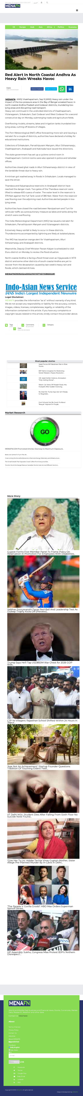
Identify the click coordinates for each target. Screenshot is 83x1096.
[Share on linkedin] (70, 89)
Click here (23, 1016)
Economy (72, 27)
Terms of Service (14, 1027)
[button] (41, 2)
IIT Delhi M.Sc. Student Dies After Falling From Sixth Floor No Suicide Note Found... (42, 815)
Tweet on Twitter (51, 89)
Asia (40, 27)
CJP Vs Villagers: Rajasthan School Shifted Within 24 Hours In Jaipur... (42, 721)
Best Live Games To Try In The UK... (16, 454)
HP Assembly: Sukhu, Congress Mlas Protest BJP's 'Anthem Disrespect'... (41, 953)
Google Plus (21, 1073)
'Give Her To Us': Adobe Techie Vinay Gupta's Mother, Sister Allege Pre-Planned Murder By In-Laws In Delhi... (41, 861)
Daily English (15, 1047)
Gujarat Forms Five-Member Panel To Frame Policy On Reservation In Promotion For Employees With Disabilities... (41, 552)
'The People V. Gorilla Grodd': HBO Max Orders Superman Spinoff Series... (40, 907)
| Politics (60, 27)
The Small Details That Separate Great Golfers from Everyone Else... (27, 461)
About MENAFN (14, 1039)
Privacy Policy (13, 1030)
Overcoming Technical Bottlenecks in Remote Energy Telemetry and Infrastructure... (32, 458)
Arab (32, 27)
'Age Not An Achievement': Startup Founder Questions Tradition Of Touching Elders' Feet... (38, 767)
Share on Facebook (37, 89)
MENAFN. (19, 1090)
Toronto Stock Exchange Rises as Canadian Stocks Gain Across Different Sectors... (32, 465)
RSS (19, 1082)
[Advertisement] (42, 18)
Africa (49, 27)
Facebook (21, 1067)
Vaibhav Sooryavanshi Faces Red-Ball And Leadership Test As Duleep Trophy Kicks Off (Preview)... (42, 610)
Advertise (12, 1036)
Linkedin (20, 1079)
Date (8, 88)
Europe (22, 27)
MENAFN (10, 99)
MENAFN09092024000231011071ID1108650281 (30, 274)
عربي (36, 2)
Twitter (20, 1070)
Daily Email (21, 1076)
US (11, 27)
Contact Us (12, 1033)
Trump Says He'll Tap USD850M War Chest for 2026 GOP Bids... (39, 663)
